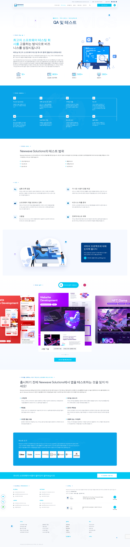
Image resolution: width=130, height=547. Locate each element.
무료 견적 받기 (104, 5)
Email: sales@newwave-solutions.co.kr (80, 1)
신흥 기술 (45, 526)
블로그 (74, 5)
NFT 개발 (73, 348)
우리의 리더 (91, 526)
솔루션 (67, 521)
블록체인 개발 (45, 524)
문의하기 (85, 5)
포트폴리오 (69, 5)
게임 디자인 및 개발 (24, 530)
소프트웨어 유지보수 (64, 348)
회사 (90, 521)
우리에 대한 (56, 5)
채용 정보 (79, 5)
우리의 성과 (91, 524)
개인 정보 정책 (92, 530)
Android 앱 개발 (46, 532)
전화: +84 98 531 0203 (97, 1)
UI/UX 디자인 (45, 528)
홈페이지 (55, 18)
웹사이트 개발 (23, 528)
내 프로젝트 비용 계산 (107, 475)
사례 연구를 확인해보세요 (65, 359)
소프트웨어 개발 (23, 524)
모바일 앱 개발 (23, 526)
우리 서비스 (63, 5)
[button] (63, 354)
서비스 (21, 521)
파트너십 (91, 528)
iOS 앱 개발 (45, 530)
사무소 (90, 536)
